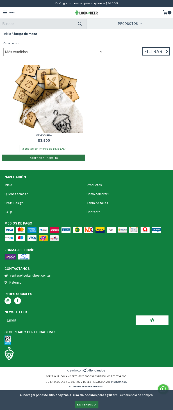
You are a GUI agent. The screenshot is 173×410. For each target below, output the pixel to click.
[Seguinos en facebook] (17, 300)
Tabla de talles (97, 203)
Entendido (86, 404)
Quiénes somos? (16, 194)
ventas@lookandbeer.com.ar (30, 275)
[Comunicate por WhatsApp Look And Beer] (163, 389)
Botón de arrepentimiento (86, 386)
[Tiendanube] (86, 371)
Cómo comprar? (97, 194)
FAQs (8, 212)
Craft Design (14, 203)
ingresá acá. (119, 381)
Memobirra (44, 135)
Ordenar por (11, 43)
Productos (94, 185)
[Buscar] (79, 24)
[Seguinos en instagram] (8, 300)
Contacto (93, 212)
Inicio (7, 34)
